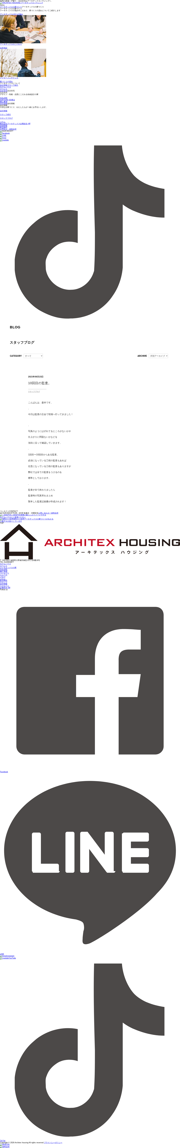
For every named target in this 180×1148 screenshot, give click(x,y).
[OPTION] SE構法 (7, 100)
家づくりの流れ (6, 81)
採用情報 (3, 125)
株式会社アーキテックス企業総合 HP (15, 124)
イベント (3, 89)
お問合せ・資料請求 (8, 129)
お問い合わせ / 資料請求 (48, 513)
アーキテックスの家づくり (11, 7)
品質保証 (3, 48)
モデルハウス (5, 87)
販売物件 (3, 127)
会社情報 (3, 85)
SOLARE (3, 98)
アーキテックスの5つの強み (11, 14)
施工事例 (3, 102)
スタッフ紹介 (12, 85)
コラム (2, 122)
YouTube (12, 958)
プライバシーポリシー (53, 1143)
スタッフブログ (6, 118)
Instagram (10, 956)
